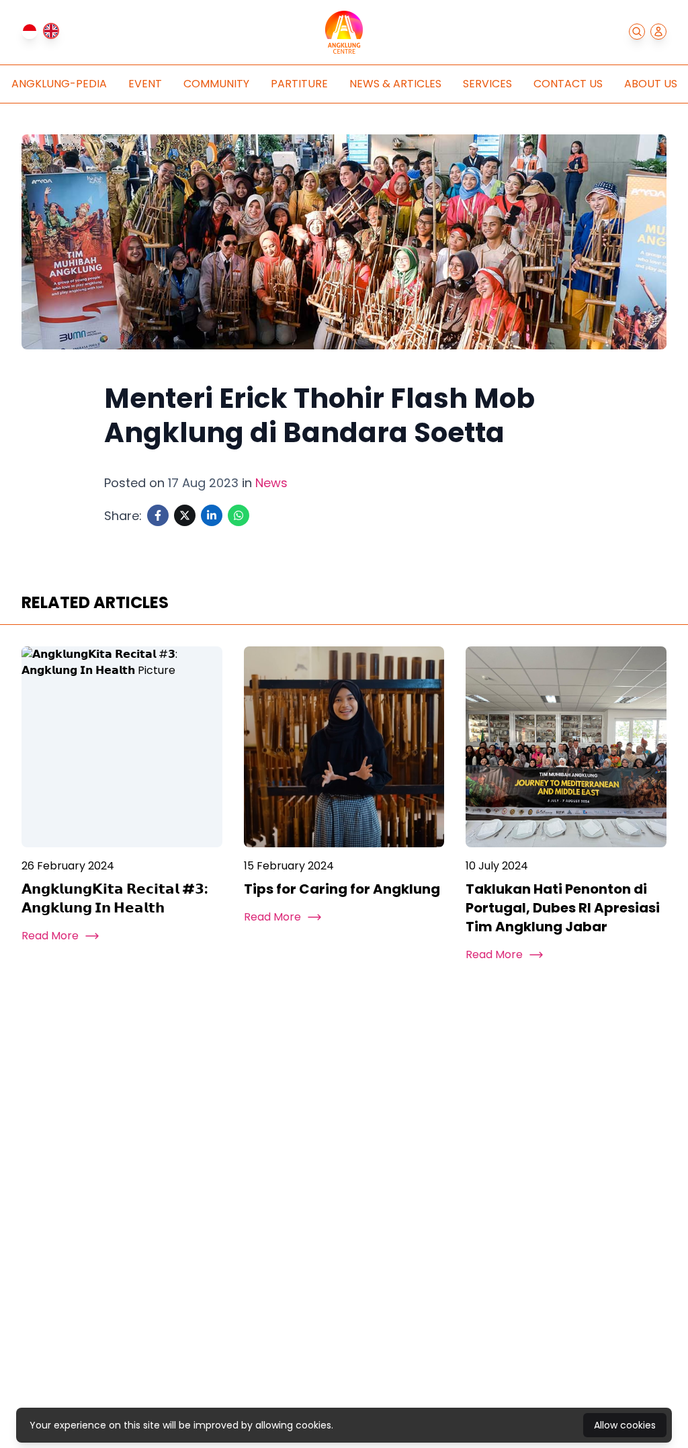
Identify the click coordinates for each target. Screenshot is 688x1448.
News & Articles (395, 83)
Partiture (299, 83)
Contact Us (568, 83)
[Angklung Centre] (344, 32)
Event (145, 83)
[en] (51, 31)
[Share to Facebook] (158, 515)
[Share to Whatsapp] (238, 515)
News (271, 482)
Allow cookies (625, 1425)
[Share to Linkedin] (211, 515)
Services (487, 83)
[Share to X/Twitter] (185, 515)
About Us (650, 83)
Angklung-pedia (59, 83)
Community (216, 83)
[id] (30, 31)
